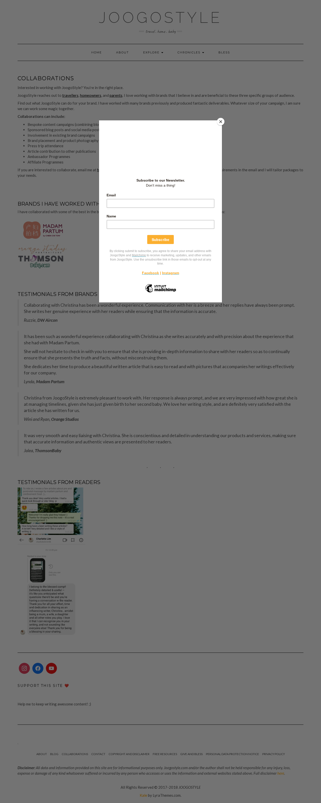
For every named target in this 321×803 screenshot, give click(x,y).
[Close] (220, 121)
